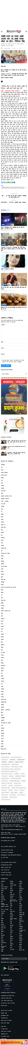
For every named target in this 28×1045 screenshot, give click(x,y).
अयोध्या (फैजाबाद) (4, 472)
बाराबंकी (2, 634)
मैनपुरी (2, 676)
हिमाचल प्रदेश (3, 748)
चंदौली (2, 558)
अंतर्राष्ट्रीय (3, 464)
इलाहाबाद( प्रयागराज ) (5, 498)
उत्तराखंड (2, 506)
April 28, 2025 (11, 443)
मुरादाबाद (2, 668)
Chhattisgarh (15, 764)
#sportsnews (5, 759)
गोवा (1, 550)
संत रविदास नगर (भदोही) (6, 722)
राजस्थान (2, 681)
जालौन (2, 569)
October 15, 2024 (16, 48)
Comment (3, 324)
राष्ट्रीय (2, 691)
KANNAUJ (23, 780)
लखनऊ (2, 696)
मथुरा (2, 649)
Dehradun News (5, 778)
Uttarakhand (5, 797)
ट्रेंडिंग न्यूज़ (4, 266)
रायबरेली (2, 689)
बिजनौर (2, 639)
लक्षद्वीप (2, 694)
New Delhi (4, 790)
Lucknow (11, 785)
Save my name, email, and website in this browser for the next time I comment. (13, 361)
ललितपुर (2, 704)
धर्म (1, 595)
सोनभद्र (2, 735)
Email (3, 348)
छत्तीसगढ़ (2, 563)
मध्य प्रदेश (3, 652)
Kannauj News (17, 783)
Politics (22, 790)
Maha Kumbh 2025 (6, 787)
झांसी (2, 576)
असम (2, 480)
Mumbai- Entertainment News (19, 787)
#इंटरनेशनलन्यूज (12, 759)
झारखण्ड (2, 574)
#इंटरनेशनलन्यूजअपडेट (21, 759)
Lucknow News (18, 785)
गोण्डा (2, 542)
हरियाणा (2, 746)
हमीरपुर (2, 741)
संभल (2, 725)
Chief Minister (5, 766)
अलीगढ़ (2, 477)
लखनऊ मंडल (3, 699)
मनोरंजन (2, 655)
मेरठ (1, 673)
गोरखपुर (2, 545)
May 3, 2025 (10, 455)
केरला (2, 529)
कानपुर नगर (3, 524)
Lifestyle (4, 785)
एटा (1, 511)
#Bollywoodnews (5, 757)
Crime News (4, 776)
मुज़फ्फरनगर (3, 665)
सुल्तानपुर (2, 733)
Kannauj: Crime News (7, 783)
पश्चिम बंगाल (3, 600)
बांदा (1, 631)
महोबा (2, 660)
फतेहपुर (2, 608)
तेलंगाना (2, 584)
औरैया (2, 516)
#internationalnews (16, 757)
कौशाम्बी (2, 532)
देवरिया (2, 592)
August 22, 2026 (11, 230)
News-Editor (4, 230)
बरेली (2, 616)
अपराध (3, 224)
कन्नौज (2, 519)
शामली (2, 715)
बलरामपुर (2, 618)
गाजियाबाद (2, 537)
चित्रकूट (2, 561)
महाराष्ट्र (2, 657)
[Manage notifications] (25, 1042)
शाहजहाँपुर (3, 717)
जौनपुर (2, 571)
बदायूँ (2, 613)
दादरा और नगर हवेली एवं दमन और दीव (8, 587)
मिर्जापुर (2, 662)
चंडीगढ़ (2, 555)
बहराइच (2, 626)
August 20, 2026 (11, 270)
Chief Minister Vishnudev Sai (9, 771)
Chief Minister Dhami (16, 766)
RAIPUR (21, 792)
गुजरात (2, 540)
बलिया (2, 621)
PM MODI (11, 790)
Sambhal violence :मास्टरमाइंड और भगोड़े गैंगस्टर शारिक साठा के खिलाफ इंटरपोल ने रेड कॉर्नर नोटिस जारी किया (13, 249)
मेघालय (2, 670)
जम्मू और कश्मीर (4, 566)
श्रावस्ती (2, 720)
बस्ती (2, 623)
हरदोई (2, 743)
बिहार (2, 642)
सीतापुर (2, 730)
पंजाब (2, 597)
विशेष (2, 712)
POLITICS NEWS (5, 792)
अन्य (2, 467)
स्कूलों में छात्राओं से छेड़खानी (7, 77)
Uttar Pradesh (13, 797)
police (16, 790)
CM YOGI (22, 773)
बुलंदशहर (2, 644)
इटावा (2, 493)
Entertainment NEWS (16, 778)
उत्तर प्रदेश (3, 503)
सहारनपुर (2, 728)
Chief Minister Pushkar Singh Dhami (11, 769)
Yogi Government (6, 799)
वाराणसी (2, 707)
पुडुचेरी (2, 602)
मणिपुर (2, 647)
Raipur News (5, 794)
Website (3, 354)
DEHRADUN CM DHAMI (20, 776)
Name (2, 341)
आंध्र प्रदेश (3, 490)
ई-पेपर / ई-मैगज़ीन (4, 501)
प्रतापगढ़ (2, 605)
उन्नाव (2, 509)
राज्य (2, 683)
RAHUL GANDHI (14, 792)
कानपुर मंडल (3, 527)
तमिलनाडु (2, 582)
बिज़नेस (2, 636)
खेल (1, 535)
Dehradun (11, 776)
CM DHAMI (16, 773)
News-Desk (7, 48)
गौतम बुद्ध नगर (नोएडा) (5, 553)
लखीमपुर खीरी (3, 702)
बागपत (2, 629)
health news (5, 780)
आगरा (2, 483)
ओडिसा (2, 514)
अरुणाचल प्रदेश (4, 475)
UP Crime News (21, 794)
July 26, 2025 (11, 449)
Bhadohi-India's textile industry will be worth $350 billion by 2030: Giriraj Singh (13, 188)
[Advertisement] (14, 15)
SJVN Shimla (13, 794)
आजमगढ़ (2, 485)
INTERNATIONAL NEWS (15, 780)
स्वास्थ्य (2, 738)
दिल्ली (2, 589)
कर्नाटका (2, 522)
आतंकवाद (2, 488)
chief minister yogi (7, 773)
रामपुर (2, 686)
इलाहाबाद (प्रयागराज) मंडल (6, 496)
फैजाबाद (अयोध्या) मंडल (5, 610)
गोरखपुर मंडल (3, 548)
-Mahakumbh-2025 (6, 764)
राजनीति (2, 678)
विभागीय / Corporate (5, 709)
